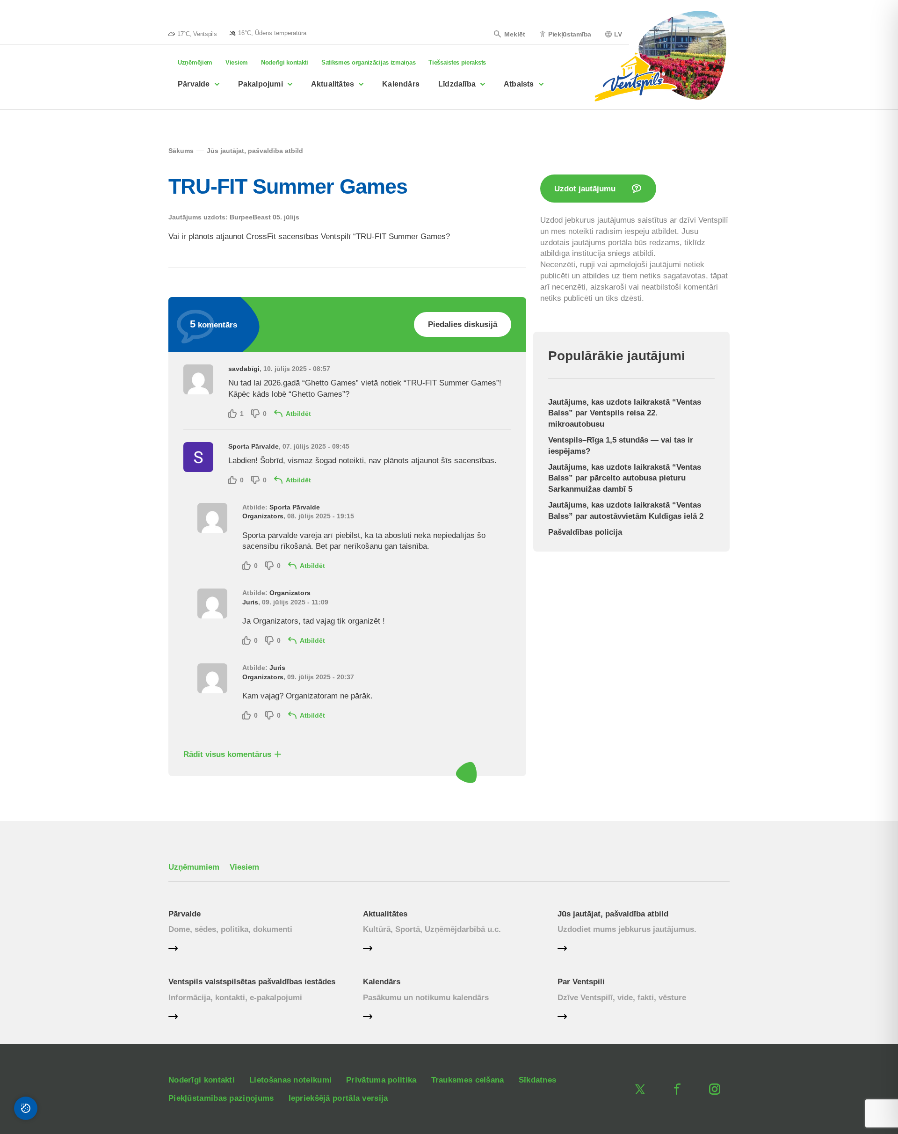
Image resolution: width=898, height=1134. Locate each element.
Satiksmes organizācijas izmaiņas (368, 62)
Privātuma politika (381, 1080)
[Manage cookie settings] (25, 1108)
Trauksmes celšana (467, 1080)
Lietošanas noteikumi (290, 1080)
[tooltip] (267, 32)
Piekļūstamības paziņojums (221, 1098)
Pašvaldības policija (585, 532)
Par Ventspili (581, 982)
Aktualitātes (332, 84)
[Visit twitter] (640, 1089)
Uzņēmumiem (193, 867)
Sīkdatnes (538, 1080)
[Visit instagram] (715, 1089)
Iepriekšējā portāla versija (338, 1098)
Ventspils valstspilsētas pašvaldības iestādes (251, 982)
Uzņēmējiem (195, 62)
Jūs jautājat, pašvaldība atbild (613, 914)
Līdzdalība (457, 84)
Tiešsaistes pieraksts (457, 62)
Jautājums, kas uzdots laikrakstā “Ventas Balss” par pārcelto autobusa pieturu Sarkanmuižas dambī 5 (624, 478)
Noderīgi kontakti (284, 62)
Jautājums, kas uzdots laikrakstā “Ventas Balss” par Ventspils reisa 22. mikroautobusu (624, 413)
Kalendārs (401, 84)
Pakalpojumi (260, 84)
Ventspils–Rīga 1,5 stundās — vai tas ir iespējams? (620, 446)
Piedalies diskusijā (462, 324)
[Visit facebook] (677, 1089)
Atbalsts (519, 84)
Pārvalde (194, 84)
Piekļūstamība (569, 33)
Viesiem (236, 62)
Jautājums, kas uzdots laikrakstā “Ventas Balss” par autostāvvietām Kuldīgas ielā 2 (625, 511)
